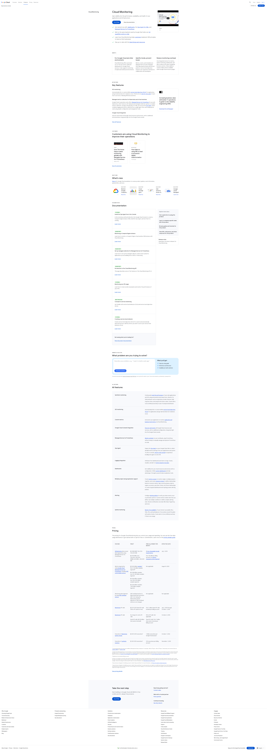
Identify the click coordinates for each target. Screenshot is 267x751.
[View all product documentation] (123, 341)
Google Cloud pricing (59, 713)
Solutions (20, 2)
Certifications (164, 733)
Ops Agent (148, 105)
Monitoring (117, 607)
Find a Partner (217, 715)
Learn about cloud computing (167, 722)
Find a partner (157, 696)
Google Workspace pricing (60, 715)
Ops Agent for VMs (143, 27)
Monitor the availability (150, 510)
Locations (4, 724)
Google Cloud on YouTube (219, 729)
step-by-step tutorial (160, 452)
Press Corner (217, 726)
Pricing (30, 2)
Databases (110, 715)
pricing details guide (169, 537)
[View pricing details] (117, 671)
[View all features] (116, 122)
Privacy (10, 748)
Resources (36, 2)
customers (138, 37)
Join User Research (218, 735)
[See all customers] (116, 166)
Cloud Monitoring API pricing (149, 660)
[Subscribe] (251, 748)
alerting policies (154, 495)
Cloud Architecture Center (166, 729)
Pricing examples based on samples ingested (161, 654)
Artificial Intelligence (112, 722)
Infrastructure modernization (114, 713)
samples (140, 566)
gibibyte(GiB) (122, 649)
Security (109, 724)
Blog (3, 733)
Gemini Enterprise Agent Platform (129, 376)
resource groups (160, 481)
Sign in (263, 2)
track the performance (157, 395)
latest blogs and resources (137, 42)
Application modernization (113, 717)
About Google (5, 748)
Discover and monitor (150, 428)
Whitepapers (4, 731)
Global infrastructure (6, 722)
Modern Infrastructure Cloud (8, 717)
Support (258, 2)
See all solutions (111, 735)
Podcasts (216, 722)
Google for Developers (166, 735)
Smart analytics (111, 720)
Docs (254, 2)
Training (162, 731)
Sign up (114, 181)
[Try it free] (116, 22)
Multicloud (4, 720)
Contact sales (157, 690)
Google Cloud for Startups (166, 737)
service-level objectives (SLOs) (138, 92)
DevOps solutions (111, 731)
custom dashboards (161, 471)
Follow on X (216, 733)
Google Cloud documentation (167, 715)
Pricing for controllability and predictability (129, 654)
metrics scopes (153, 479)
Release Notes (164, 742)
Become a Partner (218, 717)
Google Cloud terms (23, 748)
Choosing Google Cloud (7, 713)
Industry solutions (111, 729)
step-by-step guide (146, 94)
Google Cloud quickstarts (166, 717)
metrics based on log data (162, 463)
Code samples (164, 726)
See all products (158, 703)
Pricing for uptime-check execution (159, 663)
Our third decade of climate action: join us (128, 748)
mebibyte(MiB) (115, 649)
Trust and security (6, 715)
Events (215, 720)
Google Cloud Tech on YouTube (221, 731)
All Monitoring (118, 551)
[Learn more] (118, 224)
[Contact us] (253, 5)
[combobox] (260, 748)
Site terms (15, 748)
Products (26, 2)
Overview (14, 2)
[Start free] (261, 5)
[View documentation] (129, 22)
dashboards (131, 27)
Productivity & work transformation (115, 726)
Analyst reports (5, 729)
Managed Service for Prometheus (124, 29)
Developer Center (218, 724)
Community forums (218, 740)
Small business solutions (113, 733)
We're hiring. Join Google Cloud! (221, 737)
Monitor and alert (149, 438)
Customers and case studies (8, 726)
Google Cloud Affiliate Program (167, 713)
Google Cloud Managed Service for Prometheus (120, 569)
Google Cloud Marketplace (166, 720)
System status (164, 740)
